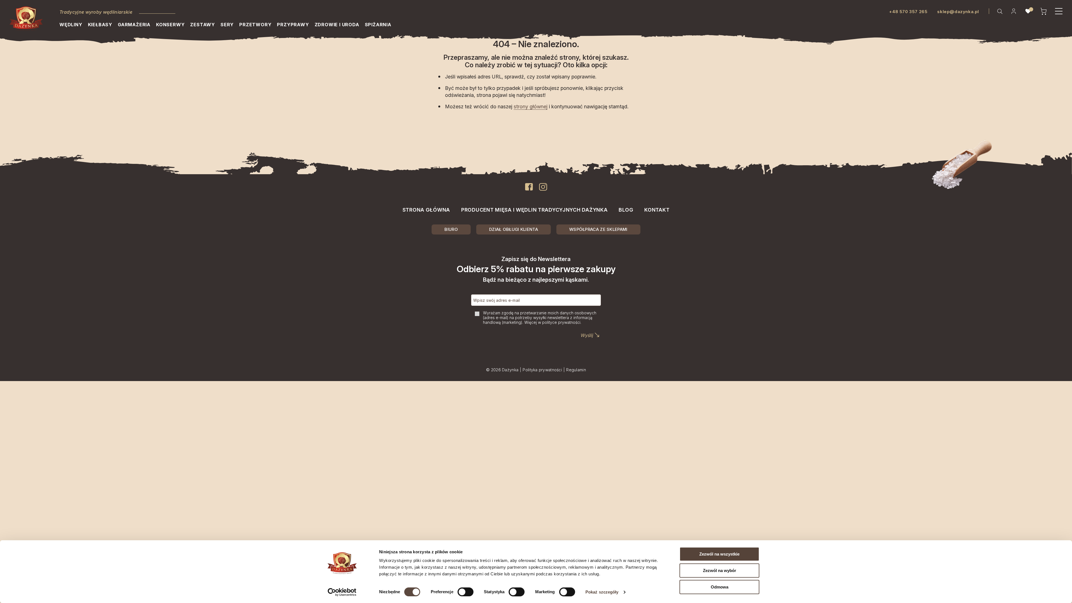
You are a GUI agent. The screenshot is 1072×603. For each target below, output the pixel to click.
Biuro (451, 229)
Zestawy (202, 24)
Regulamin (576, 369)
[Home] (26, 18)
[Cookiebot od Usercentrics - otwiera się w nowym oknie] (342, 592)
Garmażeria (134, 24)
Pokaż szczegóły (602, 592)
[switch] (465, 591)
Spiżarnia (378, 24)
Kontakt (656, 210)
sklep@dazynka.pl (958, 11)
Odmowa (719, 587)
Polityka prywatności (542, 369)
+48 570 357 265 (908, 11)
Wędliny (70, 24)
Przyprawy (293, 24)
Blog (626, 210)
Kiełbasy (100, 24)
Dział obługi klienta (513, 229)
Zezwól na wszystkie (719, 554)
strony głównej (530, 106)
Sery (227, 24)
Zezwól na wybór (719, 570)
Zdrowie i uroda (337, 24)
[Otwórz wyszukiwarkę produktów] (999, 11)
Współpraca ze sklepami (598, 229)
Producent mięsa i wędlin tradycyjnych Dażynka (534, 210)
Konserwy (170, 24)
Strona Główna (426, 210)
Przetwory (255, 24)
